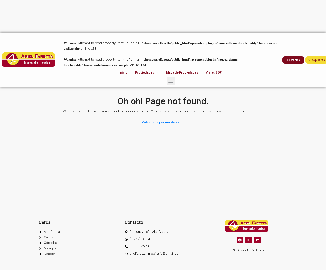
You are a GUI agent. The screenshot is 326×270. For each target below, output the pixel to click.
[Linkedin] (257, 240)
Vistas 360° (214, 40)
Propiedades (144, 40)
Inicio (123, 40)
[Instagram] (248, 240)
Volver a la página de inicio (163, 122)
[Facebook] (240, 240)
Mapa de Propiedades (182, 40)
